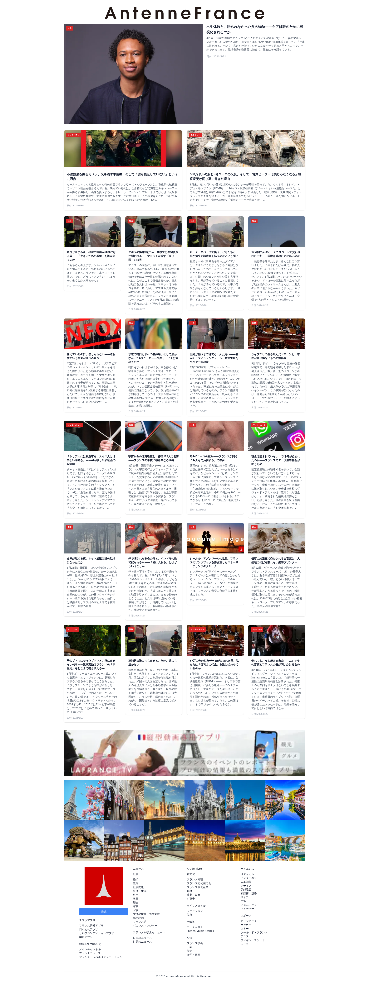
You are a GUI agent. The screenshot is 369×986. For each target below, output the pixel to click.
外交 (135, 895)
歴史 (135, 902)
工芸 (189, 947)
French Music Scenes (200, 931)
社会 (135, 874)
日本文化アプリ (88, 929)
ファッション (195, 911)
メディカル (247, 874)
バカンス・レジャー (145, 925)
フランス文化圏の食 (199, 883)
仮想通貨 (246, 889)
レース (245, 944)
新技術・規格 (249, 893)
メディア (246, 885)
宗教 (135, 910)
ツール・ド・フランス (254, 932)
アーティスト (195, 927)
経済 (135, 879)
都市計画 (138, 918)
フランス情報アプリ (91, 925)
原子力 (245, 897)
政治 (135, 883)
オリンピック (249, 921)
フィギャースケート (253, 940)
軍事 (135, 906)
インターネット (250, 878)
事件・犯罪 (139, 891)
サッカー (246, 924)
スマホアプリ (87, 920)
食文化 (191, 874)
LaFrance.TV (93, 944)
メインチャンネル (90, 949)
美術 (189, 951)
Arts (189, 938)
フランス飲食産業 (197, 887)
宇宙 (243, 901)
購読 (103, 911)
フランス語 (139, 921)
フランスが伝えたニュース (149, 932)
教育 (135, 898)
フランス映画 (195, 943)
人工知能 (246, 881)
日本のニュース (142, 938)
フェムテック (249, 905)
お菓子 (191, 898)
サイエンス (247, 868)
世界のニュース (142, 941)
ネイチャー (247, 908)
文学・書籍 (193, 954)
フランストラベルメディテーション (100, 957)
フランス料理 (195, 879)
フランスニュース (90, 953)
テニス (245, 936)
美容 (189, 915)
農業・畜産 (193, 895)
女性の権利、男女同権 (146, 914)
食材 (189, 891)
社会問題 (138, 887)
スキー (245, 928)
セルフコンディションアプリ (96, 933)
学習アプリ (86, 937)
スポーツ (246, 915)
